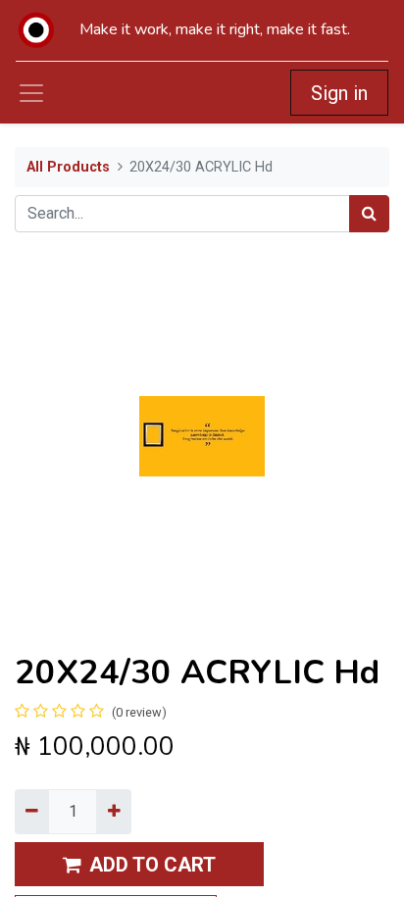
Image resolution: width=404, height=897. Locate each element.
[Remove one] (32, 811)
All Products (68, 167)
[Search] (369, 213)
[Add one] (113, 811)
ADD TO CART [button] (152, 864)
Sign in (339, 93)
